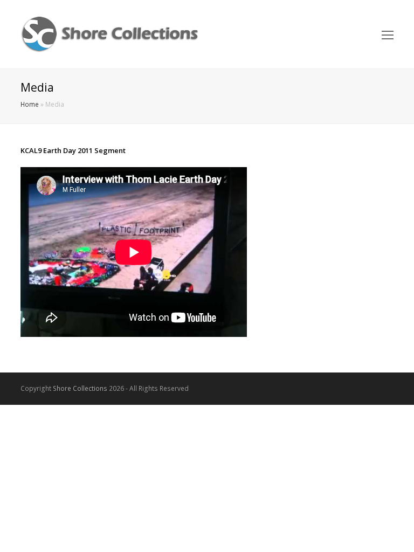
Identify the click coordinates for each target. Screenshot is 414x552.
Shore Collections (80, 388)
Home (29, 104)
